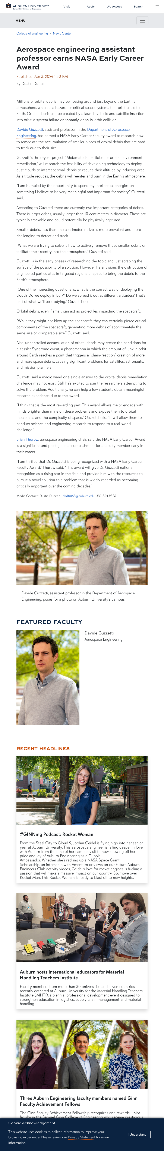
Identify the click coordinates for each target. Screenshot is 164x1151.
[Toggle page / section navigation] (142, 20)
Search (138, 6)
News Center (62, 33)
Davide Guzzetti (29, 129)
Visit (66, 6)
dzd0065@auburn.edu (79, 496)
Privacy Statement (81, 1137)
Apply (91, 6)
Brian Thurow (27, 439)
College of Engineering (32, 33)
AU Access (114, 6)
